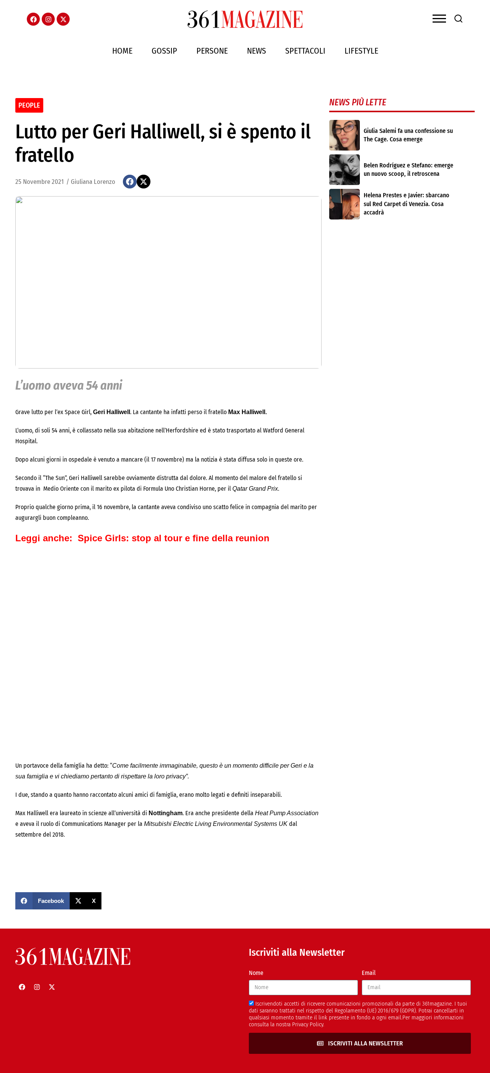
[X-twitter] (63, 19)
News (256, 51)
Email (369, 972)
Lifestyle (361, 51)
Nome (256, 972)
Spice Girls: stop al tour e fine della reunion (174, 538)
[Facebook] (33, 19)
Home (122, 51)
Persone (212, 51)
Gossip (164, 51)
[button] (130, 181)
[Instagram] (48, 19)
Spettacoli (305, 51)
